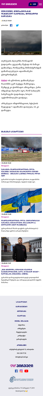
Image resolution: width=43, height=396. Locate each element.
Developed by (20, 391)
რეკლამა (21, 316)
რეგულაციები (21, 332)
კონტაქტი (21, 336)
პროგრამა (21, 311)
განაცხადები (21, 339)
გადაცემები (21, 306)
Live (34, 4)
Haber (4, 80)
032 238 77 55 (21, 353)
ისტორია (21, 325)
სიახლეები (21, 302)
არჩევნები (21, 328)
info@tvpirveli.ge (21, 357)
